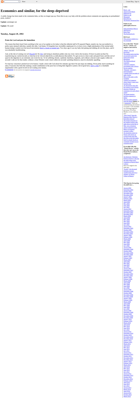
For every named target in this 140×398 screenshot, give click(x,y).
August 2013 (127, 387)
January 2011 (128, 340)
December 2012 (128, 379)
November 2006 (128, 253)
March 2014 (127, 389)
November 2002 (128, 193)
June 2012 (127, 370)
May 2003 (127, 204)
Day (41, 54)
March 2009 (127, 302)
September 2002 (128, 190)
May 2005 (127, 221)
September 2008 (128, 291)
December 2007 (128, 275)
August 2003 (127, 209)
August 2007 (127, 268)
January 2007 (128, 256)
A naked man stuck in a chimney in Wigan (130, 173)
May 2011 (127, 347)
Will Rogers (127, 30)
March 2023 (127, 396)
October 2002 (128, 191)
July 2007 (127, 267)
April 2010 (127, 324)
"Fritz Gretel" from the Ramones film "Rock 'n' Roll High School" (130, 117)
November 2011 (128, 358)
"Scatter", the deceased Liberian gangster (130, 170)
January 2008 (128, 277)
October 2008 (128, 293)
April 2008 (127, 282)
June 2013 (127, 384)
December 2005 (128, 233)
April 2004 (127, 218)
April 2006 (127, 240)
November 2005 (128, 232)
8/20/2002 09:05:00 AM (35, 69)
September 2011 (128, 354)
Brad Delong (127, 18)
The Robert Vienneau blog (131, 20)
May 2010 (127, 326)
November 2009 (128, 316)
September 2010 (128, 333)
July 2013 (127, 386)
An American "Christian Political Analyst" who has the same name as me (131, 158)
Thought (32, 54)
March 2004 (127, 216)
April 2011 (127, 345)
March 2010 (127, 323)
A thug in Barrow (129, 176)
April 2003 (127, 202)
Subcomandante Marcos (131, 28)
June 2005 (127, 223)
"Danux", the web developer (129, 51)
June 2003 (127, 205)
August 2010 (127, 331)
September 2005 (128, 228)
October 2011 (128, 356)
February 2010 (128, 321)
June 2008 (127, 286)
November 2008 (128, 295)
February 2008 (128, 279)
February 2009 (128, 300)
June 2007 (127, 265)
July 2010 (127, 330)
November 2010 (128, 337)
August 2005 (127, 226)
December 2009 (128, 317)
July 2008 (127, 288)
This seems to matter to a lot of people (131, 39)
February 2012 (128, 363)
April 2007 (127, 261)
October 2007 (128, 272)
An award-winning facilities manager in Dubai (130, 96)
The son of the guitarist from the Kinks (130, 100)
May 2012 (127, 368)
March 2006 (127, 239)
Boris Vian (127, 32)
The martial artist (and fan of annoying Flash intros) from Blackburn (131, 56)
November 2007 (128, 274)
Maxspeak (127, 17)
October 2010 (128, 335)
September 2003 (128, 211)
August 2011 (127, 352)
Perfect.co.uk (127, 15)
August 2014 (127, 393)
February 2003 (128, 198)
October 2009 (128, 314)
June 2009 (127, 307)
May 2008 (127, 284)
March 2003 (127, 200)
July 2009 (127, 309)
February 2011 (128, 342)
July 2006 (127, 246)
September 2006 (128, 249)
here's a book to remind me (49, 48)
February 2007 (128, 258)
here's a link (95, 66)
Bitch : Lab (127, 10)
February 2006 (128, 237)
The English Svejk (129, 34)
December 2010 (128, 338)
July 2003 (127, 207)
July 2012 (127, 372)
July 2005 (127, 225)
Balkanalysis (127, 13)
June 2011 (127, 349)
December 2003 (128, 214)
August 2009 (127, 310)
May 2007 (127, 263)
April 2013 (127, 382)
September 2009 (128, 312)
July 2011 (127, 351)
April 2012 (127, 366)
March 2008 (127, 281)
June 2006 (127, 244)
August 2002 (127, 188)
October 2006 (128, 251)
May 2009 (127, 305)
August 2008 (127, 289)
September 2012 (128, 375)
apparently (128, 103)
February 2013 (128, 380)
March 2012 (127, 365)
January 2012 (128, 361)
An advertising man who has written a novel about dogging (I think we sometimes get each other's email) (131, 89)
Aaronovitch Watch (129, 11)
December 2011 (128, 359)
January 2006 (128, 235)
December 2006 (128, 254)
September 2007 (128, 270)
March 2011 (127, 344)
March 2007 (127, 260)
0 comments (9, 70)
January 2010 (128, 319)
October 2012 (128, 377)
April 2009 (127, 303)
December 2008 (128, 296)
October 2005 (128, 230)
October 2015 (128, 394)
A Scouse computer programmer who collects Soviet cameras (131, 66)
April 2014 (127, 391)
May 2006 (127, 242)
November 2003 (128, 212)
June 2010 (127, 328)
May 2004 (127, 219)
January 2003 (128, 197)
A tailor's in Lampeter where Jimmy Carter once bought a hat (131, 82)
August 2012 (127, 373)
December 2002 (128, 195)
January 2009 (128, 298)
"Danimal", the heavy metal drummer (130, 70)
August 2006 (127, 247)
